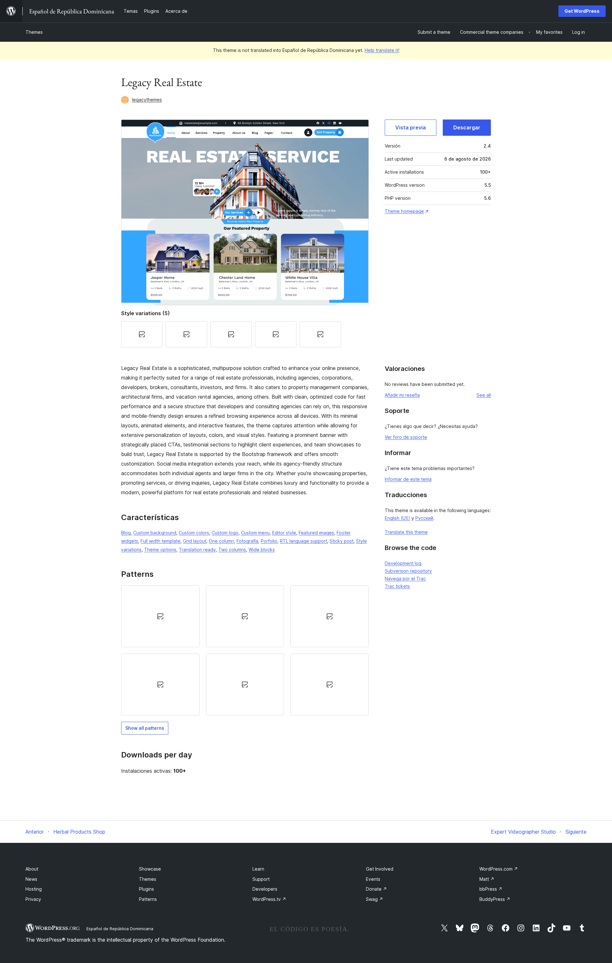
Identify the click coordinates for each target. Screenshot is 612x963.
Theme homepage (404, 211)
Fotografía (247, 541)
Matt (486, 879)
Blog (126, 532)
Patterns (148, 899)
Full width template (160, 541)
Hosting (34, 889)
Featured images (316, 532)
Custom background (154, 532)
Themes (34, 32)
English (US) (397, 518)
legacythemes (147, 99)
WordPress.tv (269, 899)
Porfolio (269, 541)
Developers (264, 889)
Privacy (33, 899)
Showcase (150, 869)
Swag (374, 899)
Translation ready (197, 549)
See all (484, 395)
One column (221, 541)
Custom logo (225, 532)
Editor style (284, 532)
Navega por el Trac (405, 578)
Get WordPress (582, 11)
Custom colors (194, 532)
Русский (424, 518)
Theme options (160, 549)
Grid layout (194, 541)
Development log (403, 563)
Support (261, 879)
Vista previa (410, 127)
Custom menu (255, 532)
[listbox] (245, 650)
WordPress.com (498, 869)
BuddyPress (494, 899)
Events (373, 879)
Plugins (146, 889)
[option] (160, 616)
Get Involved (379, 869)
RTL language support (303, 541)
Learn (258, 869)
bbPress (490, 889)
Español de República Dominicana (119, 928)
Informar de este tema (408, 479)
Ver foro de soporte (406, 437)
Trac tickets (397, 586)
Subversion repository (408, 571)
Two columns (232, 549)
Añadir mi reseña (402, 395)
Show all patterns (144, 728)
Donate (376, 889)
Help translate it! (382, 50)
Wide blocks (262, 549)
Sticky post (341, 541)
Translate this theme (406, 532)
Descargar (466, 127)
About (32, 869)
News (31, 879)
